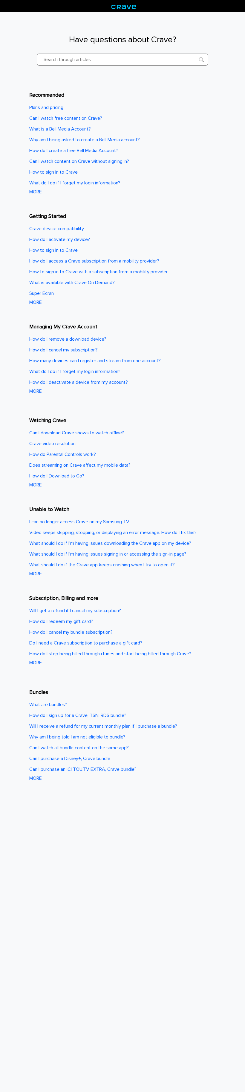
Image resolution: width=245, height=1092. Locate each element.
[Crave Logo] (123, 6)
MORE (35, 192)
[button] (201, 59)
